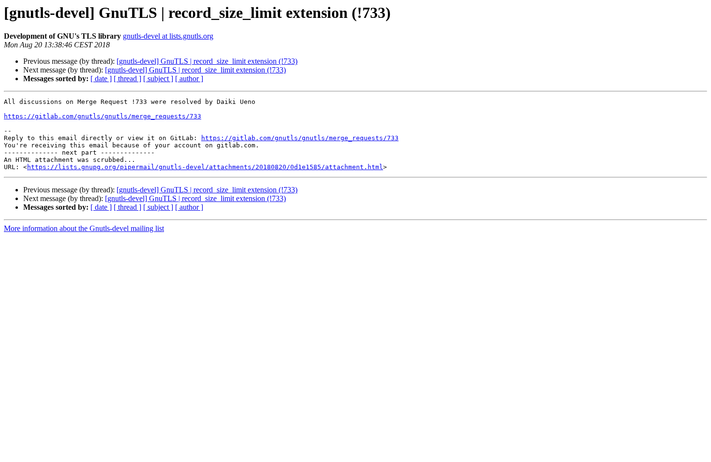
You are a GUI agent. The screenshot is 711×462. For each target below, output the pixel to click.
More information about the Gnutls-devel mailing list (84, 228)
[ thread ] (127, 78)
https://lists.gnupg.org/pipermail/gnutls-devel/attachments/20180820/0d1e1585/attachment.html (205, 167)
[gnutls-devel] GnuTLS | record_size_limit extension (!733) (207, 61)
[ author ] (189, 78)
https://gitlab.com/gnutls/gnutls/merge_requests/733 (102, 116)
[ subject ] (158, 78)
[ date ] (101, 78)
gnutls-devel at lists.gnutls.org (168, 36)
